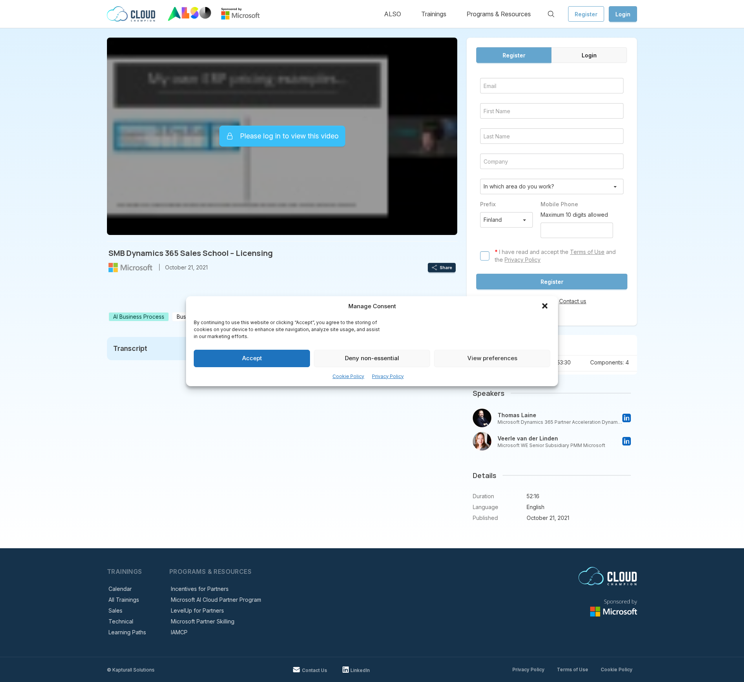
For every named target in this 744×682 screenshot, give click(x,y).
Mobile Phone (559, 204)
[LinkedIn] (626, 418)
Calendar (120, 588)
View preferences (492, 358)
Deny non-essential (372, 358)
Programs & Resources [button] (499, 14)
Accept (252, 358)
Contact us (572, 301)
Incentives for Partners (200, 588)
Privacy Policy (388, 376)
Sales (115, 610)
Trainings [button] (433, 14)
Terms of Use (587, 252)
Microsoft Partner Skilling (202, 621)
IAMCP (179, 632)
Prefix (488, 204)
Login (622, 14)
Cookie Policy (348, 376)
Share (446, 267)
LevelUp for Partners (197, 610)
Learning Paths (127, 632)
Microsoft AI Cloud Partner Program (216, 599)
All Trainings (123, 599)
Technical (120, 621)
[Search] (551, 14)
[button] (545, 306)
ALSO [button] (392, 14)
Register (586, 14)
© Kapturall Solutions (131, 670)
